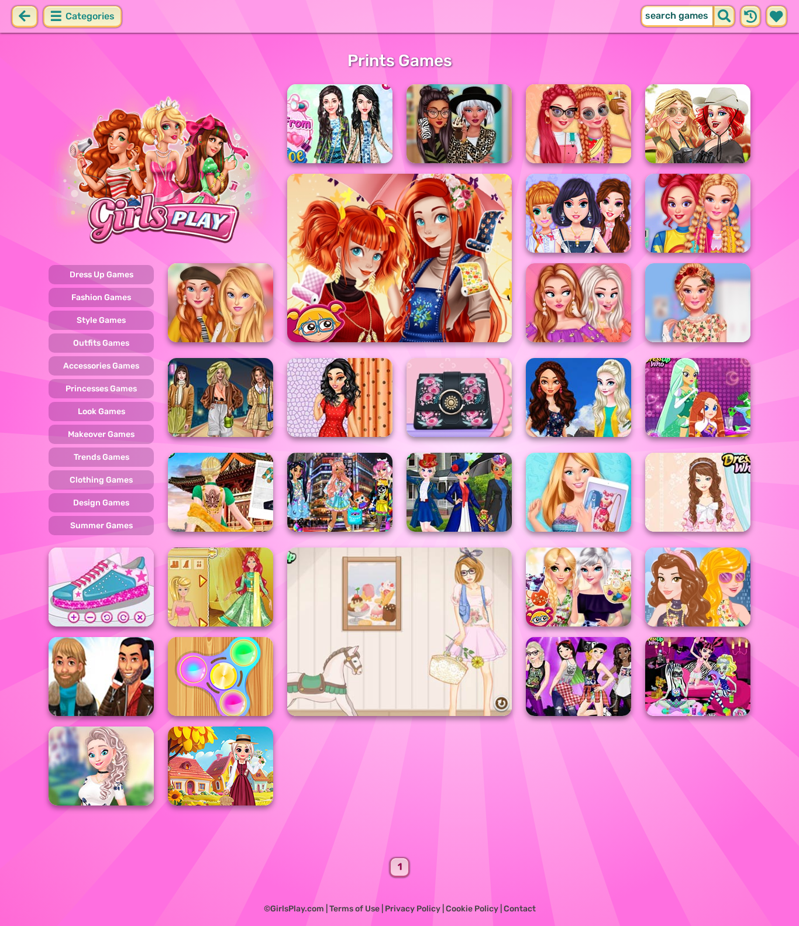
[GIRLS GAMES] (161, 168)
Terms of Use (354, 909)
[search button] (724, 16)
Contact (520, 909)
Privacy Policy (412, 909)
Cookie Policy (472, 909)
